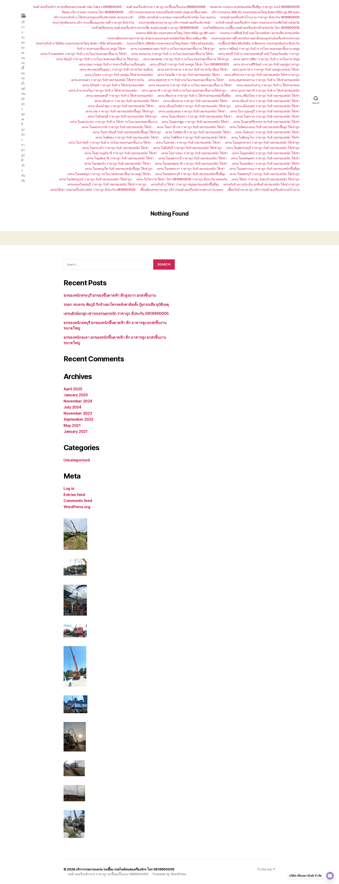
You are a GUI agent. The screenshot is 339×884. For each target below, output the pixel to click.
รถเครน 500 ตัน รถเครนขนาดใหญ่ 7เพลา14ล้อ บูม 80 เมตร (175, 33)
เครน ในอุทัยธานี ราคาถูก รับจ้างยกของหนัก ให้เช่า (120, 158)
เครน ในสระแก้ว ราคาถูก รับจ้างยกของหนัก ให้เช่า (115, 148)
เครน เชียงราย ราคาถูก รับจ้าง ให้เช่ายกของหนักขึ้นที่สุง (194, 95)
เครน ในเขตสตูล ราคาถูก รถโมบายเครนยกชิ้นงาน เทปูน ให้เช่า (109, 174)
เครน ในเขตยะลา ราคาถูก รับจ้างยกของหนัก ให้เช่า (191, 168)
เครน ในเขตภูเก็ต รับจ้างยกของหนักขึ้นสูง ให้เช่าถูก (119, 168)
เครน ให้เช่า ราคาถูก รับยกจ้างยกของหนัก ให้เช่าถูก (265, 179)
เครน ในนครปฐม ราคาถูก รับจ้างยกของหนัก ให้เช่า (195, 122)
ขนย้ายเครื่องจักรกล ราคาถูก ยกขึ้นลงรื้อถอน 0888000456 (166, 7)
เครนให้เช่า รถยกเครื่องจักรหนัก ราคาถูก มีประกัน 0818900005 (93, 189)
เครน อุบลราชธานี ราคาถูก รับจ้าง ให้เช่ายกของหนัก (265, 90)
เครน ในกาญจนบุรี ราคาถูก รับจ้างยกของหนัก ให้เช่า (265, 111)
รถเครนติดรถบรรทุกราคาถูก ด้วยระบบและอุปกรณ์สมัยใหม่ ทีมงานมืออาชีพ (157, 38)
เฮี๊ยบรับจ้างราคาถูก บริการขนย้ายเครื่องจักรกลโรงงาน (264, 189)
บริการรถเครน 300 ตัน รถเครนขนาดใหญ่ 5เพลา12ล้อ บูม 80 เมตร (255, 12)
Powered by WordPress (169, 874)
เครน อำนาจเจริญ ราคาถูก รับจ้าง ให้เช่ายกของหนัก (103, 90)
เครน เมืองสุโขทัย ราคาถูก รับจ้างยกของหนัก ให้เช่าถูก (195, 106)
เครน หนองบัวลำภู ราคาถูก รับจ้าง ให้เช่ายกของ (268, 85)
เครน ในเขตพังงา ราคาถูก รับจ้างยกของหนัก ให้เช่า (266, 163)
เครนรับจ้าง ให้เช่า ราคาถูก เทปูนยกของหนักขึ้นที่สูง (185, 184)
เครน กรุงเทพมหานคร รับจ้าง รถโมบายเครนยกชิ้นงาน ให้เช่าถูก (172, 48)
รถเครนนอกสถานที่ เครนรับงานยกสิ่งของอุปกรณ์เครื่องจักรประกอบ (255, 38)
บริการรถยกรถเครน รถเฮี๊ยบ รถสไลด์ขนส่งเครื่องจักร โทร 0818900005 (125, 869)
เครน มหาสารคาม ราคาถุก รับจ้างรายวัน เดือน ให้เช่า (192, 69)
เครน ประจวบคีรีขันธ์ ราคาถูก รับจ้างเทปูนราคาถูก (266, 64)
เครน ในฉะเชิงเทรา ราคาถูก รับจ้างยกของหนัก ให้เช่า (196, 116)
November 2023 (78, 413)
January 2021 (76, 431)
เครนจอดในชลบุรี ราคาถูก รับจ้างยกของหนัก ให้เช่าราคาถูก (107, 184)
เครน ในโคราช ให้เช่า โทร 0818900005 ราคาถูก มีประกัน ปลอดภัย (181, 179)
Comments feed (78, 500)
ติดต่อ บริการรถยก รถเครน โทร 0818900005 (93, 12)
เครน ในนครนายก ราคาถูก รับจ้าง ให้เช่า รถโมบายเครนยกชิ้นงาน (113, 122)
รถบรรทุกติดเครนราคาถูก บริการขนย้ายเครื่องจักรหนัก (174, 22)
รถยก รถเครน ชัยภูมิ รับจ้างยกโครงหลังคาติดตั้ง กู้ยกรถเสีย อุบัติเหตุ (116, 304)
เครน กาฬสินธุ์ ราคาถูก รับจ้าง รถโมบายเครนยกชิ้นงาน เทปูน (259, 48)
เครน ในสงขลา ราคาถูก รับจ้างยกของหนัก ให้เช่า (188, 142)
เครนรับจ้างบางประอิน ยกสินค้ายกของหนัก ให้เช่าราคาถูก (261, 184)
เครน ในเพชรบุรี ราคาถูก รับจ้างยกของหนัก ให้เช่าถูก (265, 174)
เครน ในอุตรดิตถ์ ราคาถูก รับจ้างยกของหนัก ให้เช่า (266, 153)
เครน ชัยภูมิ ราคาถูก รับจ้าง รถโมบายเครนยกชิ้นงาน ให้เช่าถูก (97, 59)
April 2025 (73, 389)
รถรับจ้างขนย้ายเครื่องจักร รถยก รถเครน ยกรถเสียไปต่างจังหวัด (257, 22)
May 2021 (72, 425)
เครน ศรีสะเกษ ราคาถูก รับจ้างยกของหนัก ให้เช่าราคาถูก (262, 75)
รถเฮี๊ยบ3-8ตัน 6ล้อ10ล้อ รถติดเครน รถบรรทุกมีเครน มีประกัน (259, 43)
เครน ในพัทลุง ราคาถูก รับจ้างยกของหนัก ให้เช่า (127, 137)
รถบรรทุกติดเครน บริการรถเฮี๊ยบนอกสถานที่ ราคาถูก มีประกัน (93, 22)
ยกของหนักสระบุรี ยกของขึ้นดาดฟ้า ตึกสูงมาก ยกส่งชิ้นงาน (110, 295)
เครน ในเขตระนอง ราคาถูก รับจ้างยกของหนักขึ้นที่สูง (264, 168)
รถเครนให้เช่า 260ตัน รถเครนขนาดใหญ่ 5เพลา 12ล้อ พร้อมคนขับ (170, 43)
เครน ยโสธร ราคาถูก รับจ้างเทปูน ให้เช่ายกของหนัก (119, 75)
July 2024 (72, 407)
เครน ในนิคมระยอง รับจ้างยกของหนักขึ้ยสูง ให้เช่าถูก (265, 127)
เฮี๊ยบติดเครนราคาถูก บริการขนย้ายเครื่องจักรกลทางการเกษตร (181, 189)
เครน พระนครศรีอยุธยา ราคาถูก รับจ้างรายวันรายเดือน (116, 69)
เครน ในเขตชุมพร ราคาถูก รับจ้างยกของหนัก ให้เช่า (265, 158)
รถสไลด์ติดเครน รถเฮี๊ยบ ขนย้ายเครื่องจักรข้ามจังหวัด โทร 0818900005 (251, 27)
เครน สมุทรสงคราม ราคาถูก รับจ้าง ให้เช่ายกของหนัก (264, 80)
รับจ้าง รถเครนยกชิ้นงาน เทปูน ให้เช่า (101, 48)
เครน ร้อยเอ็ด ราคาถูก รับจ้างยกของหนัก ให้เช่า (188, 75)
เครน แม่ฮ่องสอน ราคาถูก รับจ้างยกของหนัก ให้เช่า (192, 111)
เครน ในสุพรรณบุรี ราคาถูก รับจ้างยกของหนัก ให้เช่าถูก (263, 148)
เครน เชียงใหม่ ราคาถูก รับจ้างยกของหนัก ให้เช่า (267, 95)
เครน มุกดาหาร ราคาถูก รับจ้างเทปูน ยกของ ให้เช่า (266, 69)
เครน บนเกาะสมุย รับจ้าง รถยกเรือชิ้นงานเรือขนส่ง (112, 64)
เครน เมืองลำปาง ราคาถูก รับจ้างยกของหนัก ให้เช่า (266, 101)
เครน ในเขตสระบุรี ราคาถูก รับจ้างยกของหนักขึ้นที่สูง (190, 174)
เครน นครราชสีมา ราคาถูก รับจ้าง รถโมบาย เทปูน (266, 59)
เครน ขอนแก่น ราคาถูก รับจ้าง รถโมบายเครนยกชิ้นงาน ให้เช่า (172, 54)
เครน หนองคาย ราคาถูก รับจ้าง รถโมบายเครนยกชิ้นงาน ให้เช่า (190, 85)
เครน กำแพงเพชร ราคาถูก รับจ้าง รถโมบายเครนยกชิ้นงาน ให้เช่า (83, 54)
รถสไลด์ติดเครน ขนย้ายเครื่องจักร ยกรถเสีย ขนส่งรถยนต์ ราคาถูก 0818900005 (145, 27)
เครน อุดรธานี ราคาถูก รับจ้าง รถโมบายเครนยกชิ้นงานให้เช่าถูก (184, 90)
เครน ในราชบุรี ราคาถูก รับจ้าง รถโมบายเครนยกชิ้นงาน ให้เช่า (109, 142)
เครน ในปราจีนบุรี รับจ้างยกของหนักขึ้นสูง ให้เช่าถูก (127, 132)
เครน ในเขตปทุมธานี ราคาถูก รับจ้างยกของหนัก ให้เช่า (191, 163)
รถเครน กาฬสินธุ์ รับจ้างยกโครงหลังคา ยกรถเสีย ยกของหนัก (260, 33)
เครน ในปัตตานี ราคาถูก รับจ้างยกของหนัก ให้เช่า (198, 132)
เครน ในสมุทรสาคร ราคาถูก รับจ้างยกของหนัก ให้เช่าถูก (262, 142)
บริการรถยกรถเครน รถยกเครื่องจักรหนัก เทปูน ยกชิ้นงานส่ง (168, 12)
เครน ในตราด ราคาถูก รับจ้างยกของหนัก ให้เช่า (268, 116)
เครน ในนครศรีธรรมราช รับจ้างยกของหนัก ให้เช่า (266, 122)
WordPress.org (77, 507)
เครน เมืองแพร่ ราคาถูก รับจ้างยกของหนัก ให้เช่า (267, 106)
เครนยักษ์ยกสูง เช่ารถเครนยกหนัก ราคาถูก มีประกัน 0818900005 (116, 313)
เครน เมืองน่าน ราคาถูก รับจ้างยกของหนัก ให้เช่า (195, 101)
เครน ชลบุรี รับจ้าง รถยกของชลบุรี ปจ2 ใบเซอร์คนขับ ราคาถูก (259, 54)
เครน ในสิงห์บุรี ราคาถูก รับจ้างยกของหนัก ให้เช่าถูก (187, 148)
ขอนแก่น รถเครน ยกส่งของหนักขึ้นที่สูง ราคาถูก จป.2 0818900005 (255, 7)
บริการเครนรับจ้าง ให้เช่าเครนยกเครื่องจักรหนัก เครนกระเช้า (93, 17)
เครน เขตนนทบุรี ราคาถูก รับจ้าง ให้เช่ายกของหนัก (119, 95)
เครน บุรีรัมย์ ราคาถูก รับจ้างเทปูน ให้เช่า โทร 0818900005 (189, 64)
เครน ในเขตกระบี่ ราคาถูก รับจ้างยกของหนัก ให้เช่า (192, 158)
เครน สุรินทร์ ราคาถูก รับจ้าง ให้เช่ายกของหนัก (113, 85)
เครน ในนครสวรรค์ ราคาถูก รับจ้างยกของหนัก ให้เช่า (117, 127)
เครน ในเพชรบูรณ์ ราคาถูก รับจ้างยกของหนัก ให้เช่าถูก (95, 179)
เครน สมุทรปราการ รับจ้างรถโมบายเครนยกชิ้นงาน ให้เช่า (186, 80)
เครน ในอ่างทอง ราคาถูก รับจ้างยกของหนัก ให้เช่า (194, 153)
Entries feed (74, 494)
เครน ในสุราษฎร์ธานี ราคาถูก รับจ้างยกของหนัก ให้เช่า (120, 153)
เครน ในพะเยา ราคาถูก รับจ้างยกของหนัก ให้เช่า (267, 132)
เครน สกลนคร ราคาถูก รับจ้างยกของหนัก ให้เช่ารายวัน (107, 80)
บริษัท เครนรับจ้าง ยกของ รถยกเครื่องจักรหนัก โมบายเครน (177, 17)
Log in (69, 488)
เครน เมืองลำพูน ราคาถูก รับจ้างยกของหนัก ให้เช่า (121, 106)
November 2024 (78, 401)
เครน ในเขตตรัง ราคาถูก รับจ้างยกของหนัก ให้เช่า (117, 163)
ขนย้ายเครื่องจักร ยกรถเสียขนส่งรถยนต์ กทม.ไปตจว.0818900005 (77, 7)
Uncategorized (77, 460)
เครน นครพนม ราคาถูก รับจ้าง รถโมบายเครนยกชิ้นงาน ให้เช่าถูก (186, 59)
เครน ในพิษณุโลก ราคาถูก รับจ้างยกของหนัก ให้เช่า (265, 137)
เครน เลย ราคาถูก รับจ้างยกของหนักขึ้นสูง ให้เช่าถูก (120, 111)
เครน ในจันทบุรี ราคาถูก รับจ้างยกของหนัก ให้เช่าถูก (122, 116)
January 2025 (76, 395)
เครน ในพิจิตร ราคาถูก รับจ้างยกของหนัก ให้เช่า (195, 137)
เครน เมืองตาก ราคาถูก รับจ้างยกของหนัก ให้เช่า (126, 101)
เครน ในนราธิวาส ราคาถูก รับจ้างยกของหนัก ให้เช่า (191, 127)
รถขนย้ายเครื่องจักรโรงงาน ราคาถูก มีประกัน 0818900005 (260, 17)
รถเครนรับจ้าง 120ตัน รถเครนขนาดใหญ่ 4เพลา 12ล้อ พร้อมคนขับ (79, 43)
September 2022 (78, 419)
